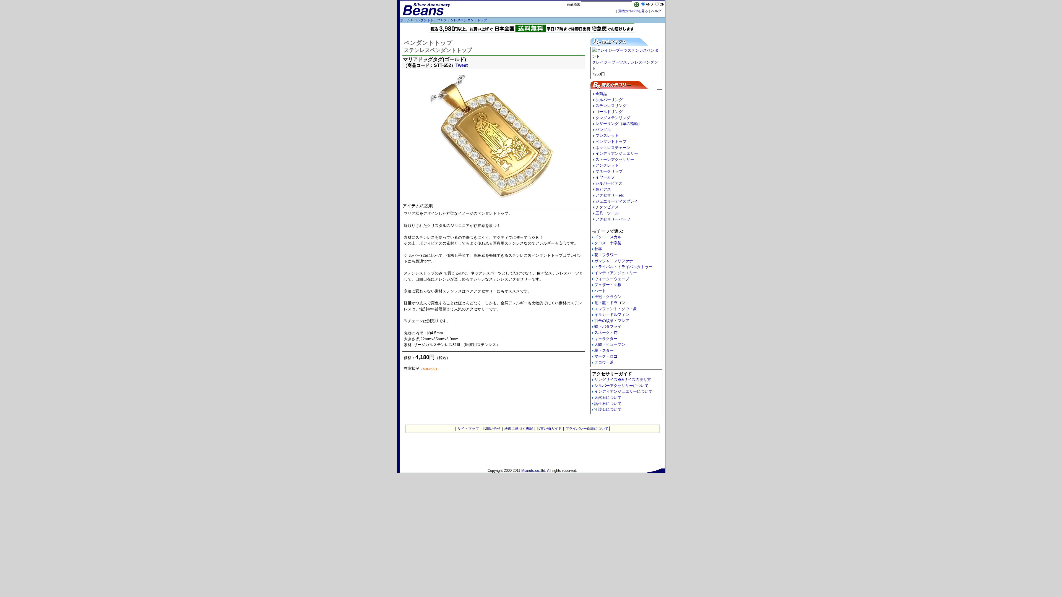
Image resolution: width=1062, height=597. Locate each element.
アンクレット (607, 165)
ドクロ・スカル (607, 237)
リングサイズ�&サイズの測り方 (622, 379)
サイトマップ (468, 428)
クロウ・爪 (604, 362)
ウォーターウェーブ (611, 279)
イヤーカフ (605, 177)
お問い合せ (492, 428)
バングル (603, 129)
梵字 (598, 249)
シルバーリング (609, 100)
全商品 (601, 93)
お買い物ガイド (549, 428)
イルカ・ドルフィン (611, 314)
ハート (600, 291)
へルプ (656, 11)
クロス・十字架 (607, 243)
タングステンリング (612, 118)
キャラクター (606, 338)
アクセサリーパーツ (612, 219)
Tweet (461, 65)
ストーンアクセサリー (614, 159)
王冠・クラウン (607, 296)
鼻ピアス (603, 189)
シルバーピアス (609, 183)
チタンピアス (607, 207)
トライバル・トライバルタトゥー (623, 267)
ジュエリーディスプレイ (616, 201)
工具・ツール (607, 213)
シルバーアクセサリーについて (621, 385)
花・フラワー (606, 255)
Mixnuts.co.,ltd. (533, 470)
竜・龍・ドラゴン (609, 302)
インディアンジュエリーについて (623, 391)
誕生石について (607, 403)
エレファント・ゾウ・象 (615, 309)
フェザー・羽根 (607, 284)
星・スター (604, 350)
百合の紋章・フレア (611, 320)
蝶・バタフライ (607, 326)
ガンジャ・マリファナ (613, 261)
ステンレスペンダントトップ (465, 20)
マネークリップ (609, 171)
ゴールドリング (609, 111)
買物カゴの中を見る (633, 11)
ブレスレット (607, 135)
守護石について (607, 409)
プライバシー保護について (586, 428)
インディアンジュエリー (616, 153)
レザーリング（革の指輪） (618, 123)
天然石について (607, 397)
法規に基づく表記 (518, 428)
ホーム (405, 20)
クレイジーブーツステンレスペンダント (625, 65)
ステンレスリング (610, 105)
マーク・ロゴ (606, 356)
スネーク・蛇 (606, 332)
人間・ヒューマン (609, 344)
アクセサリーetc (609, 195)
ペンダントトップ (427, 20)
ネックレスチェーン (612, 147)
